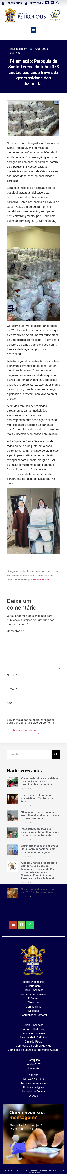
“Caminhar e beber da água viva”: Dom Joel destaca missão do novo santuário (40, 815)
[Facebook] (47, 2)
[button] (33, 30)
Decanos (33, 1010)
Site (9, 702)
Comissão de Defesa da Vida (33, 1045)
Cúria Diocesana (33, 1025)
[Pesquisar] (56, 754)
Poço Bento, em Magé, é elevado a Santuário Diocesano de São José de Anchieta (40, 832)
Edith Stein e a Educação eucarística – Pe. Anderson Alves (37, 798)
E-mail (12, 688)
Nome (12, 675)
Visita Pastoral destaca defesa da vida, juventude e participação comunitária (40, 781)
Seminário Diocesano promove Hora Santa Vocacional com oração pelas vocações (39, 849)
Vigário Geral (33, 986)
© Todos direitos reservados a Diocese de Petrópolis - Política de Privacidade (33, 1171)
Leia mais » (26, 788)
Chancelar (33, 1002)
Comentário (15, 631)
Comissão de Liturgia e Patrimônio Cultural (33, 1050)
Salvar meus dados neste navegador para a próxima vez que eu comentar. (31, 721)
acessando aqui (40, 579)
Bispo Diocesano (33, 981)
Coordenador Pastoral (33, 1015)
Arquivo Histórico (33, 1029)
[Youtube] (52, 2)
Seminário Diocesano (33, 1033)
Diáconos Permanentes (33, 994)
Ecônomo (33, 998)
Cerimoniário (33, 1006)
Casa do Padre (33, 1041)
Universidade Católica (33, 1037)
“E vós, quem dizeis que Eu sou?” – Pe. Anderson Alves (38, 891)
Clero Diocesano (33, 990)
